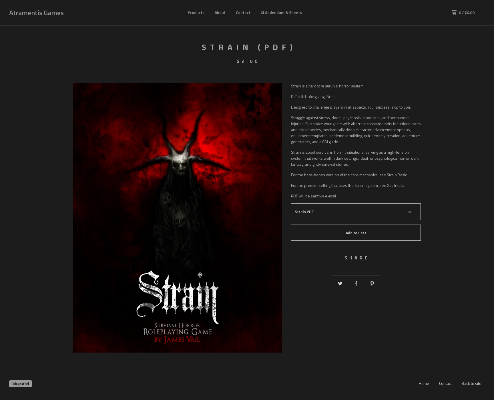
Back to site (471, 383)
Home (424, 383)
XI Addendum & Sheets (281, 12)
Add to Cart (356, 233)
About (220, 12)
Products (196, 12)
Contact (243, 12)
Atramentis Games (36, 12)
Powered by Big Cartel (20, 383)
